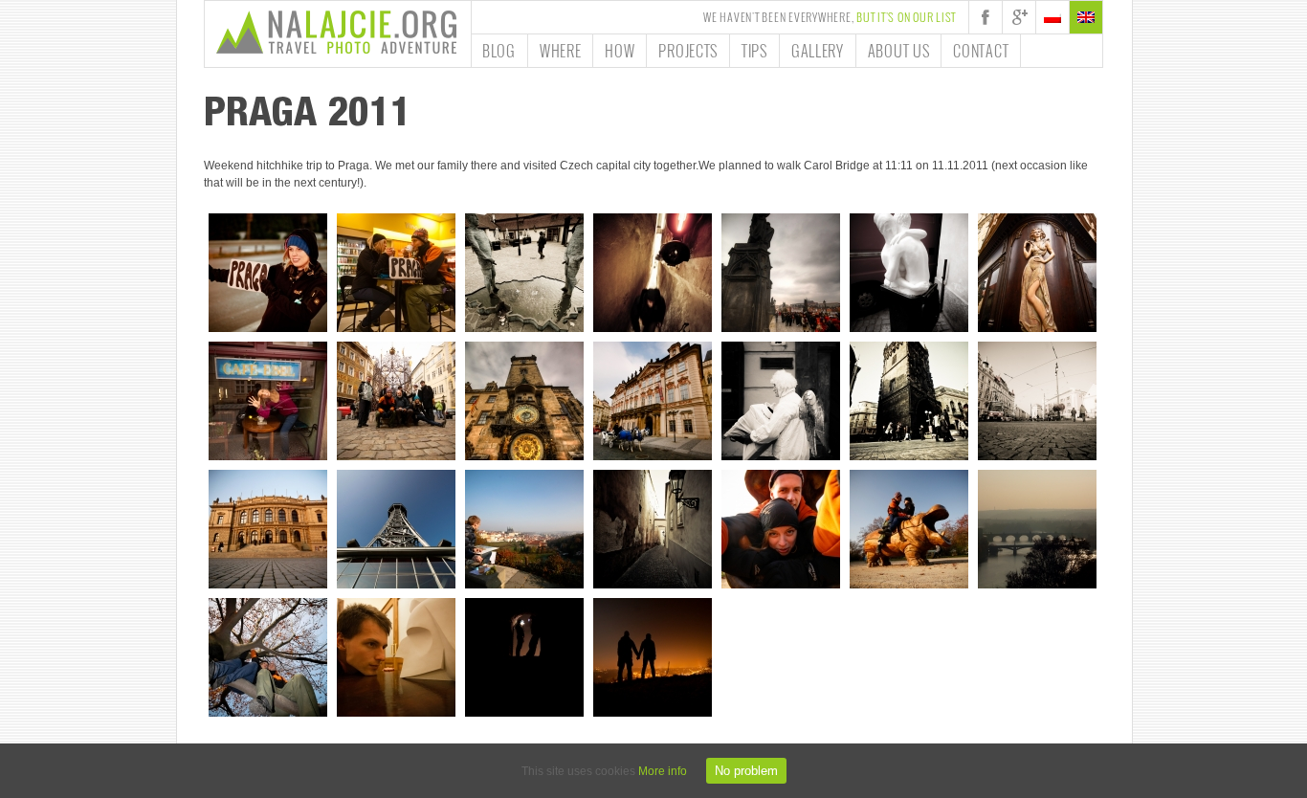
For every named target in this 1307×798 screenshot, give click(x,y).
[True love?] (909, 272)
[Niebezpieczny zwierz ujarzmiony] (909, 529)
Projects (688, 50)
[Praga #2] (1037, 401)
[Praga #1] (909, 401)
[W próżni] (524, 657)
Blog (499, 50)
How (619, 50)
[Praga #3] (1037, 529)
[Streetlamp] (652, 529)
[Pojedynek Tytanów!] (396, 657)
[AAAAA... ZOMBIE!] (268, 401)
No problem (746, 771)
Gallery (817, 50)
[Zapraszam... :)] (1037, 272)
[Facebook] (985, 17)
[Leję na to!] (524, 272)
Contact (980, 50)
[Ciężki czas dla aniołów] (780, 401)
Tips (754, 50)
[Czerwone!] (652, 272)
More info (662, 771)
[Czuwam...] (780, 272)
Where (561, 50)
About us (899, 50)
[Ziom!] (268, 657)
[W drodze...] (268, 272)
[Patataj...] (652, 401)
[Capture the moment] (524, 529)
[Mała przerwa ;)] (396, 272)
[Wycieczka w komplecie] (396, 401)
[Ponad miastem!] (652, 657)
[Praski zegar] (524, 401)
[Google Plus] (1019, 17)
